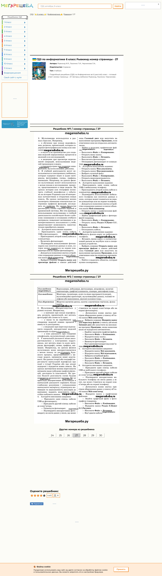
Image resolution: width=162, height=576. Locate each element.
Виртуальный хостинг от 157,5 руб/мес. (22, 124)
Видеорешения (12, 73)
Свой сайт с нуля (12, 77)
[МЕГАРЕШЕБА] (17, 6)
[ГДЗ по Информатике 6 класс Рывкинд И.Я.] (39, 71)
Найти (118, 6)
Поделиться (38, 504)
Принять (121, 569)
